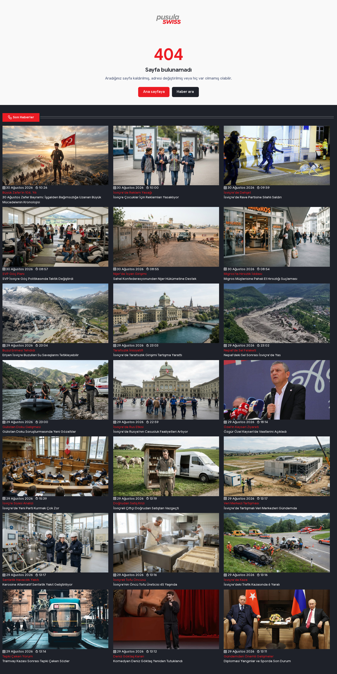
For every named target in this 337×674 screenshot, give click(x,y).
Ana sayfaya (154, 91)
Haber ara (185, 91)
